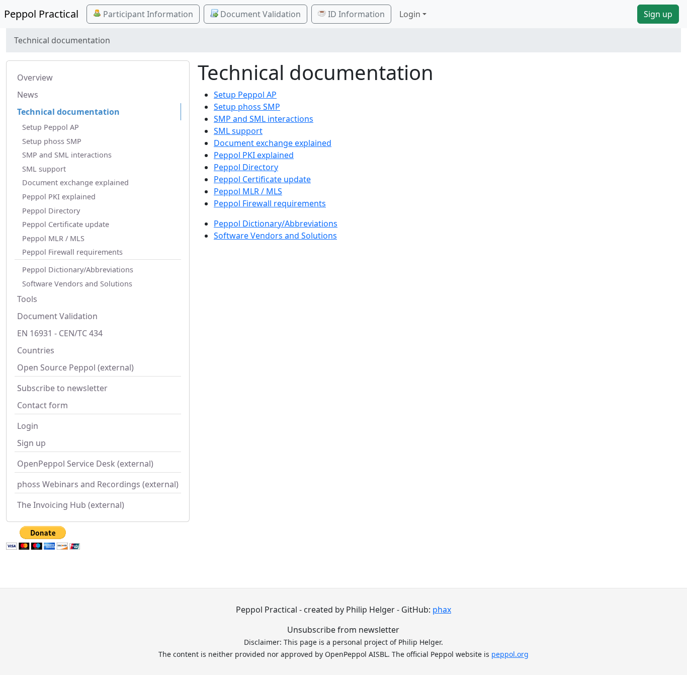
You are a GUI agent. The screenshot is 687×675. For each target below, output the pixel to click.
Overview (35, 77)
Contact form (42, 405)
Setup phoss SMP (51, 141)
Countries (35, 350)
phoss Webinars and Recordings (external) (98, 484)
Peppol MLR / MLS (53, 238)
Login (27, 425)
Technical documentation (68, 111)
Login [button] (409, 14)
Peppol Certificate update (65, 224)
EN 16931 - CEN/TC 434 (60, 333)
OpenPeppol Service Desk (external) (85, 463)
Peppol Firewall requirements (72, 252)
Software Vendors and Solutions (77, 283)
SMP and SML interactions (67, 155)
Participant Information (147, 14)
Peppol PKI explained (59, 196)
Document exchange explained (75, 182)
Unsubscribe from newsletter (343, 629)
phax (442, 609)
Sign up (658, 14)
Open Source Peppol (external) (75, 367)
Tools (27, 299)
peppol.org (510, 654)
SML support (44, 169)
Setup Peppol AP (50, 127)
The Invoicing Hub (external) (70, 504)
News (27, 94)
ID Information (355, 14)
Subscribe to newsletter (62, 388)
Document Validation (259, 14)
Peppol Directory (51, 210)
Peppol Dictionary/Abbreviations (77, 269)
